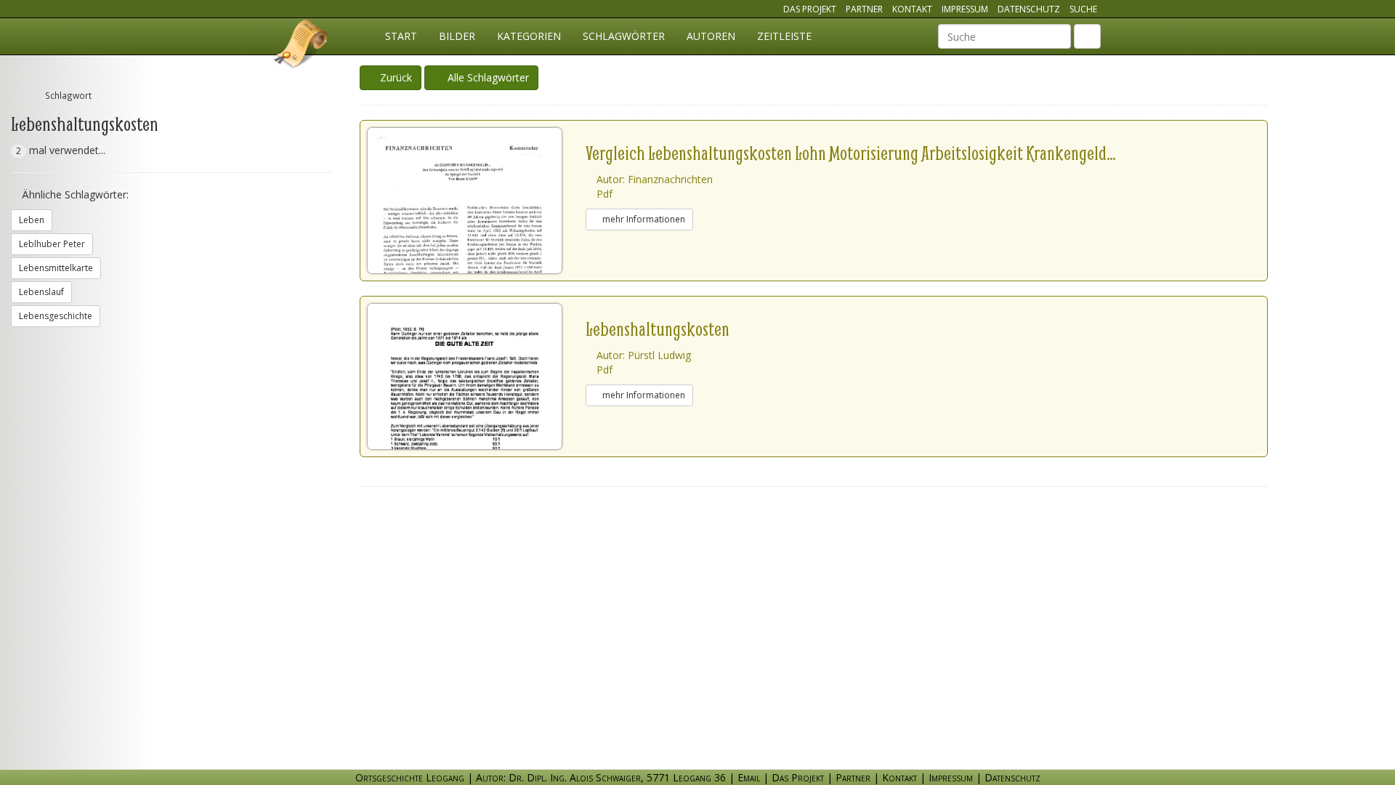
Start (401, 36)
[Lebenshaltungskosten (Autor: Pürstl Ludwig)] (477, 376)
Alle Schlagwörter (485, 77)
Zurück (394, 77)
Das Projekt (809, 9)
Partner (864, 9)
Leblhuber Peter (52, 244)
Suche (1083, 9)
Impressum (965, 9)
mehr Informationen (642, 219)
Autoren (711, 36)
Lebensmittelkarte (56, 268)
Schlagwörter (624, 36)
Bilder (457, 36)
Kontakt (912, 9)
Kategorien (529, 36)
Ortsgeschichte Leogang (301, 46)
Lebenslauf (41, 292)
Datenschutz (1029, 9)
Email (748, 777)
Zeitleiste (784, 36)
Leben (31, 220)
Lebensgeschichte (55, 316)
